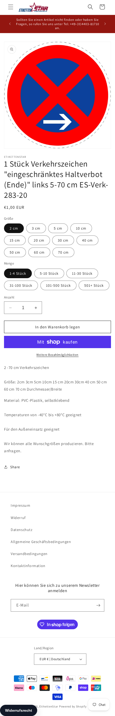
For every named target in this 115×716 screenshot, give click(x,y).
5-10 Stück (49, 273)
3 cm (36, 228)
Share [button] (15, 467)
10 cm (81, 228)
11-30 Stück (82, 273)
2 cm (14, 228)
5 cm (58, 228)
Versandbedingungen (29, 553)
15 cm (15, 240)
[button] (11, 7)
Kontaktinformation (28, 565)
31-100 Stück (21, 285)
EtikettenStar (48, 706)
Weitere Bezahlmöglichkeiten (57, 355)
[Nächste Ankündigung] (105, 24)
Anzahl (9, 297)
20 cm (39, 240)
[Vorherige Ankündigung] (10, 24)
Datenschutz (22, 529)
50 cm (15, 252)
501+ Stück (94, 285)
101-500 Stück (58, 285)
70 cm (63, 252)
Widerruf (18, 517)
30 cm (63, 240)
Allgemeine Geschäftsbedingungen (41, 541)
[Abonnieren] (98, 605)
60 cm (39, 252)
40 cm (87, 240)
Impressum (20, 505)
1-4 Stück (18, 273)
